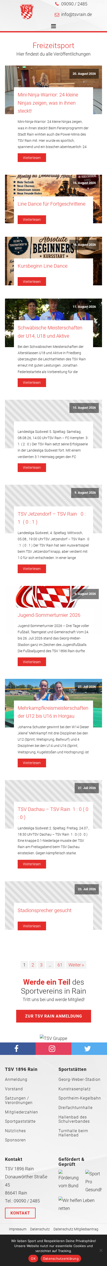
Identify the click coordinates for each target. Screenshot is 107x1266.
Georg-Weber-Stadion (79, 1079)
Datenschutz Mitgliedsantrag (76, 1229)
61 (59, 964)
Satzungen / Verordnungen (19, 1100)
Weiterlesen (32, 158)
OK (33, 1259)
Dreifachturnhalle (75, 1108)
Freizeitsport (53, 45)
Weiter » (76, 964)
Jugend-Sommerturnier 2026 (49, 615)
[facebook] (18, 1048)
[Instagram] (53, 1048)
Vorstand (14, 1089)
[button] (71, 4)
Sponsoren (15, 1140)
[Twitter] (89, 1048)
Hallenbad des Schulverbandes (74, 1119)
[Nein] (100, 1250)
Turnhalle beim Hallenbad (73, 1133)
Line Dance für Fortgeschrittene (51, 204)
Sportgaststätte (20, 1121)
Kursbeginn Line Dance (42, 266)
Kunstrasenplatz (74, 1089)
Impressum (17, 1229)
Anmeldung (16, 1079)
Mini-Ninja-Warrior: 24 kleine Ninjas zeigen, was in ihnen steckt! (48, 103)
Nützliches (15, 1131)
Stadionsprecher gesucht (44, 910)
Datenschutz (40, 1229)
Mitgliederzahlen (21, 1112)
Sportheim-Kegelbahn (79, 1098)
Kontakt (20, 1213)
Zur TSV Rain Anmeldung (53, 1016)
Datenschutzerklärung (61, 1259)
